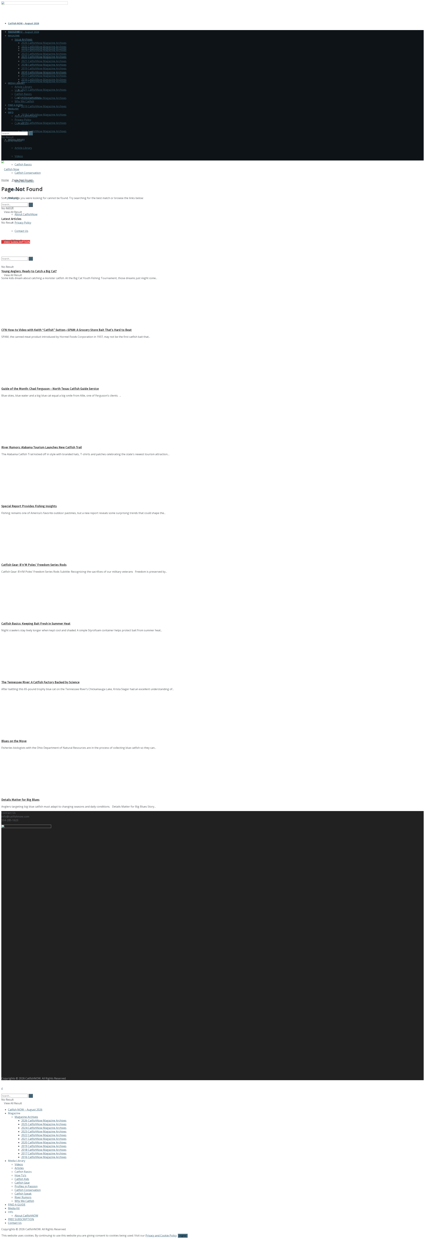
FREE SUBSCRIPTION (21, 1219)
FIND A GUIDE (15, 105)
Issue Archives (23, 39)
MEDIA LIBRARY (16, 83)
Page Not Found (22, 180)
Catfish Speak (23, 1193)
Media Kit (13, 108)
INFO (10, 112)
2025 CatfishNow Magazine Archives (43, 46)
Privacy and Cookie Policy (161, 1235)
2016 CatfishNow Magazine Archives (43, 131)
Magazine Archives (26, 1117)
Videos (19, 156)
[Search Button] (2, 129)
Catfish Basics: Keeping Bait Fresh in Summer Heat (35, 623)
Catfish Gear (22, 1183)
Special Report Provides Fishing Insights (29, 506)
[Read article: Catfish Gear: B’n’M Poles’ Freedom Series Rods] (212, 538)
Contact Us (21, 123)
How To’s (20, 1175)
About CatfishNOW (26, 1215)
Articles (19, 1168)
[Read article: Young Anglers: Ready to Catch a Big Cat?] (212, 245)
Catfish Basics (23, 164)
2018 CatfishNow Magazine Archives (43, 114)
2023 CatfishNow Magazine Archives (43, 54)
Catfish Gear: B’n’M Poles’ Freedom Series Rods (34, 565)
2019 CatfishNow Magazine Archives (43, 106)
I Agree (182, 1235)
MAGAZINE (14, 35)
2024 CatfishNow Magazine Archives (43, 50)
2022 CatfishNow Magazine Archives (43, 81)
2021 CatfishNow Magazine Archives (43, 90)
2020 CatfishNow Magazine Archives (43, 98)
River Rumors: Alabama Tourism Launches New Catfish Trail (41, 447)
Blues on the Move (14, 741)
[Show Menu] (2, 151)
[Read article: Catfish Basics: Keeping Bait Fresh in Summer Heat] (212, 597)
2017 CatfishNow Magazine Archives (43, 123)
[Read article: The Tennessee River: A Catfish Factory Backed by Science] (212, 656)
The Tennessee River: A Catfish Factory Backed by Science (40, 682)
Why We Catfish (24, 101)
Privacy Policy (23, 222)
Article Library (23, 148)
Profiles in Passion (26, 1186)
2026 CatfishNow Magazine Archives (43, 43)
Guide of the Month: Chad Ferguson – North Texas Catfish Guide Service (50, 389)
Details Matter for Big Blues (20, 800)
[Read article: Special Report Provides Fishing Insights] (212, 480)
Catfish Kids (22, 1179)
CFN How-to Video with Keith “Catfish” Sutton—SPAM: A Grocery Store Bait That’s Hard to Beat (66, 330)
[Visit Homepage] (10, 169)
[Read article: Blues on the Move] (212, 715)
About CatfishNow (26, 214)
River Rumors (23, 1197)
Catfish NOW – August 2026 (23, 23)
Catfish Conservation (28, 173)
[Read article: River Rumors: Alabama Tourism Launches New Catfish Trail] (212, 421)
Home (5, 180)
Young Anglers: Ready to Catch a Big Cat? (29, 271)
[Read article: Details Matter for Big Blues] (212, 773)
